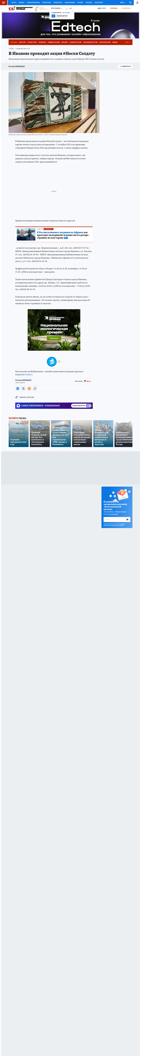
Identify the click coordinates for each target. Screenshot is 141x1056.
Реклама (113, 8)
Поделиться (126, 66)
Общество (57, 2)
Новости (22, 42)
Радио (103, 8)
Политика (46, 2)
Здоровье (99, 2)
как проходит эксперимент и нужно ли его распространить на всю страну (63, 235)
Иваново (11, 48)
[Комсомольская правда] (21, 8)
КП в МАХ (65, 42)
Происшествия (105, 42)
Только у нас (32, 42)
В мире (80, 2)
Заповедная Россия (90, 42)
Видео (21, 2)
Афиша (114, 42)
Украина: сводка (54, 42)
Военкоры (42, 42)
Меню (3, 2)
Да (53, 16)
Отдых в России (75, 42)
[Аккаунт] (137, 2)
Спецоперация (33, 2)
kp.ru (89, 381)
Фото (14, 2)
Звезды (89, 2)
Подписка (125, 8)
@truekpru (27, 374)
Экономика (70, 2)
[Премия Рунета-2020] (40, 8)
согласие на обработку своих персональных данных (114, 524)
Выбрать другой (62, 16)
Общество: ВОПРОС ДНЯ (27, 397)
